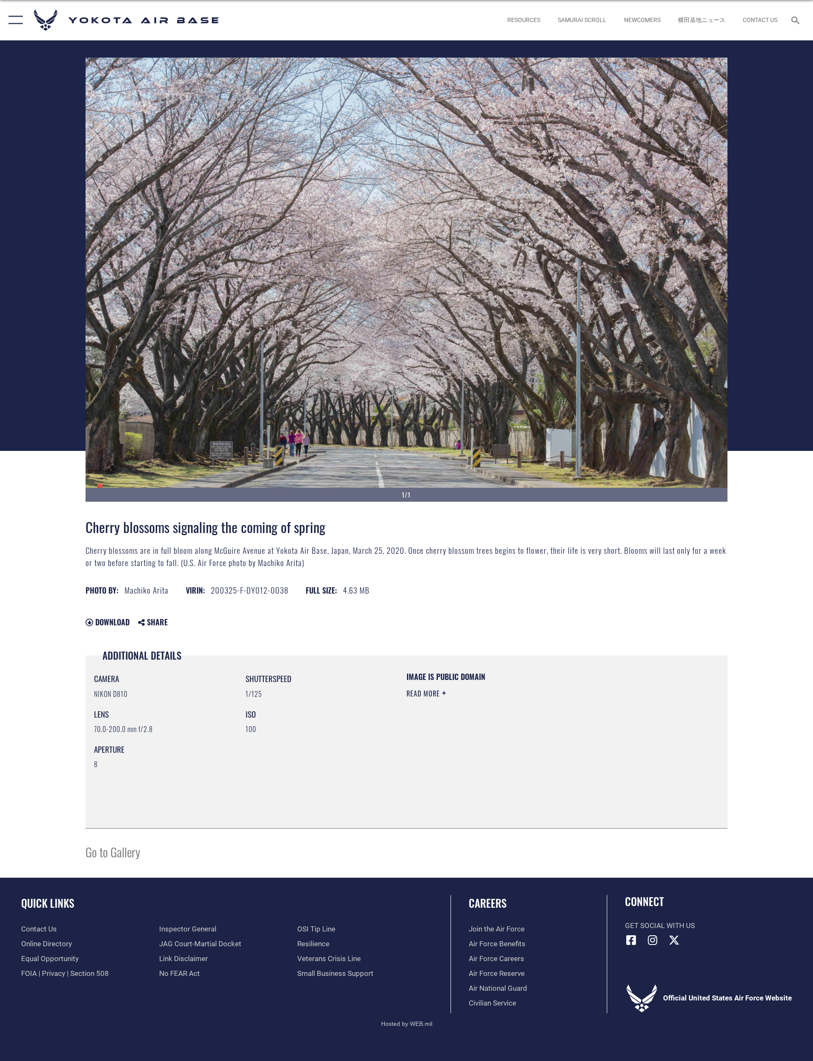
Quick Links (47, 903)
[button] (14, 20)
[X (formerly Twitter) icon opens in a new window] (674, 940)
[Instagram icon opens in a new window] (652, 940)
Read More (424, 693)
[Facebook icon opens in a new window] (631, 940)
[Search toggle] (796, 20)
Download (111, 621)
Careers (487, 903)
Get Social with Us (660, 926)
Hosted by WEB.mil (406, 1023)
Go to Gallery (113, 852)
